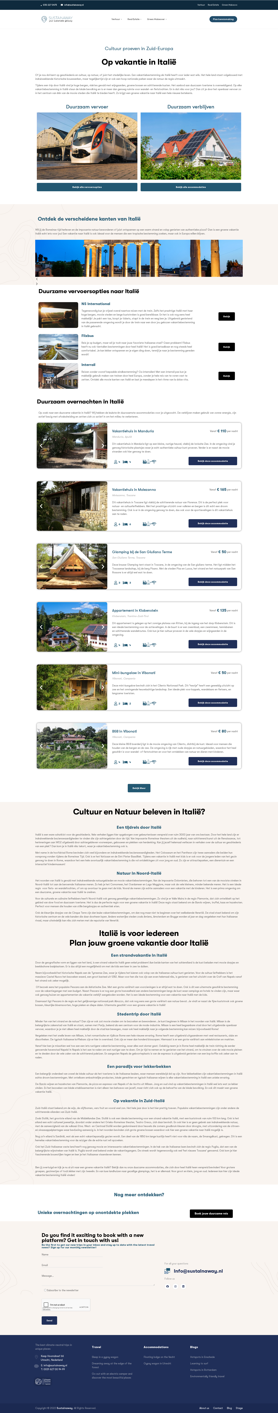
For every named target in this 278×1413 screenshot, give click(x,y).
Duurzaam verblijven (190, 107)
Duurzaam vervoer (87, 107)
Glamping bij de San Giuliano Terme (142, 552)
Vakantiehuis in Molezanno (134, 489)
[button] (139, 279)
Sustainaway (65, 1408)
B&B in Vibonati (124, 731)
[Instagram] (175, 1286)
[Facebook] (167, 1286)
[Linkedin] (183, 1286)
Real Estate (134, 19)
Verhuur (116, 19)
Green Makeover (157, 19)
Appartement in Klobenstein (135, 610)
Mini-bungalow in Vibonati (133, 673)
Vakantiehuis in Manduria (133, 431)
